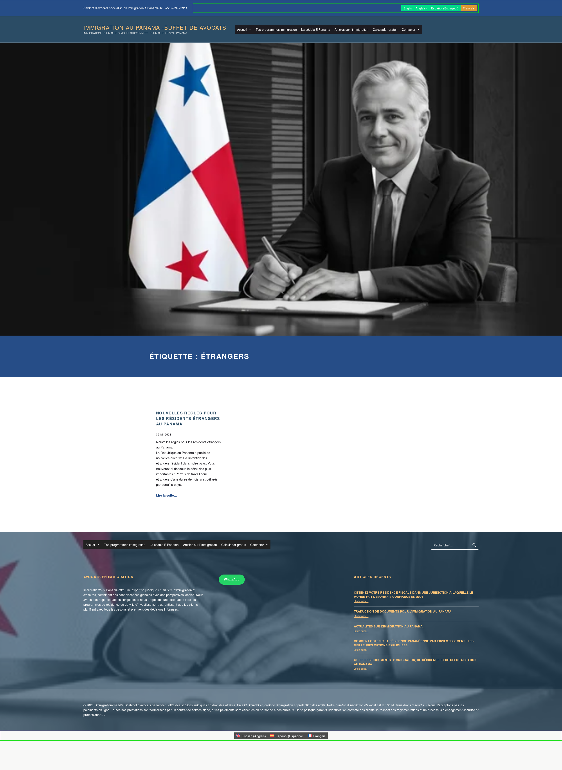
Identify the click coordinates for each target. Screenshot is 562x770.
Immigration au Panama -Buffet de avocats (154, 27)
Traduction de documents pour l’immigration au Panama (402, 611)
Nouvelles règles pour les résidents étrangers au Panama (188, 418)
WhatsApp (232, 579)
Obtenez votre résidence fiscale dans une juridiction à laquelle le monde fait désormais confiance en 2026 (413, 594)
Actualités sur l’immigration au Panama (388, 626)
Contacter (408, 29)
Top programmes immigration (276, 29)
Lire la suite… (166, 495)
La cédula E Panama (315, 29)
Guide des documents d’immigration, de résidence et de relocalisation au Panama (415, 662)
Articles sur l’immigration (351, 29)
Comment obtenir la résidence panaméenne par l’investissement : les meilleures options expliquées (414, 643)
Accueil (242, 29)
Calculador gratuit (385, 29)
